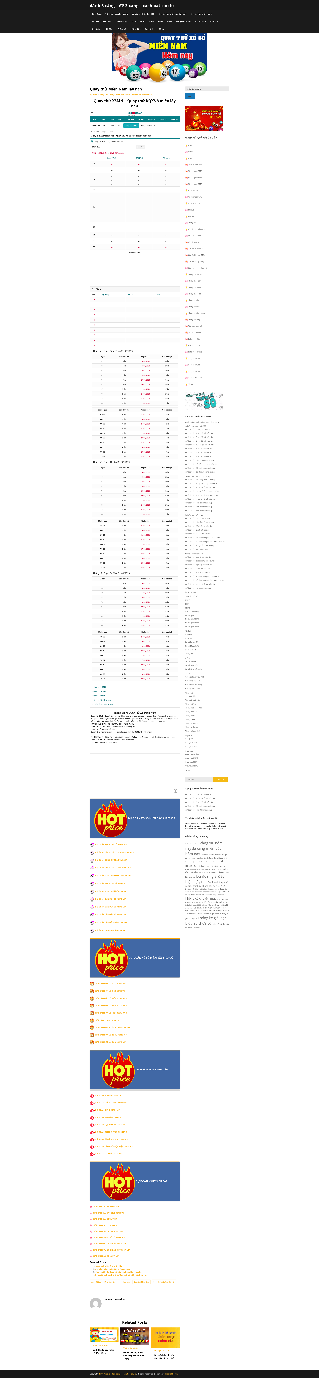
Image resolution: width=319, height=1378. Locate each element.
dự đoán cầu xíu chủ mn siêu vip (198, 588)
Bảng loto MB (191, 746)
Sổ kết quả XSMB (195, 171)
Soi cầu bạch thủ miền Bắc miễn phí (208, 908)
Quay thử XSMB (194, 358)
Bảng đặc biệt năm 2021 (218, 858)
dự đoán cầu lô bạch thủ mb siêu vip (200, 487)
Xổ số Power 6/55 (192, 642)
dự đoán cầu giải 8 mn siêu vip (197, 568)
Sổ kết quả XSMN (195, 177)
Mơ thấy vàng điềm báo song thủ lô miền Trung (133, 1355)
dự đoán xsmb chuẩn (216, 889)
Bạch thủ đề (204, 858)
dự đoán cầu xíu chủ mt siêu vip (198, 549)
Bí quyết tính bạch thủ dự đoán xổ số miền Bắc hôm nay (121, 1275)
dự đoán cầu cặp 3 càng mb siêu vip (199, 460)
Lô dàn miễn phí (198, 902)
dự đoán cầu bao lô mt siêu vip (197, 518)
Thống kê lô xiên (194, 287)
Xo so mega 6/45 (195, 197)
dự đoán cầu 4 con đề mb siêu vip (199, 433)
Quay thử (149, 29)
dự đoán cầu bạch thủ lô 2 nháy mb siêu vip (203, 491)
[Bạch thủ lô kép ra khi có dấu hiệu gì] (104, 1334)
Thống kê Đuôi (194, 306)
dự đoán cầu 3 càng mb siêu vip (198, 429)
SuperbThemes (171, 1374)
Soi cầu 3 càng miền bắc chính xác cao (112, 1269)
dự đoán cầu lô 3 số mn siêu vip (198, 572)
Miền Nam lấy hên (111, 1282)
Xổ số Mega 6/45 (192, 646)
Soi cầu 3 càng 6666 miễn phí (196, 905)
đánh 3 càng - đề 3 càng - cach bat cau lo (111, 94)
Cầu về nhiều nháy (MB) (197, 268)
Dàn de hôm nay (204, 869)
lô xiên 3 (208, 902)
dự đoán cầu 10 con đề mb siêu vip (199, 445)
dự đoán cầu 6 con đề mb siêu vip (199, 437)
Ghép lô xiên (222, 895)
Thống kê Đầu (193, 300)
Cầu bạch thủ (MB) (195, 248)
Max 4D (191, 216)
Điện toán (96, 29)
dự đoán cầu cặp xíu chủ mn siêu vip (200, 561)
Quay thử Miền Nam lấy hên (164, 1282)
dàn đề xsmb (211, 872)
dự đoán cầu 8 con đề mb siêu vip (199, 441)
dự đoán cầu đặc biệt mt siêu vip (198, 526)
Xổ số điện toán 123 (196, 235)
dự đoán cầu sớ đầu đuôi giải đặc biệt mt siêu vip (205, 541)
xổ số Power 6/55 (195, 203)
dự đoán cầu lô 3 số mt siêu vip (198, 534)
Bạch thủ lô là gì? (194, 858)
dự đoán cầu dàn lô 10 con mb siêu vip (201, 464)
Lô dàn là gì (189, 902)
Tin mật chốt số (138, 21)
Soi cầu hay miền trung (201, 14)
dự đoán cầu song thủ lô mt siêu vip (199, 545)
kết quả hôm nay (195, 164)
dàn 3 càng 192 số (208, 866)
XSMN (160, 21)
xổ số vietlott (193, 190)
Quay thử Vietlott (195, 377)
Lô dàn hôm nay (222, 899)
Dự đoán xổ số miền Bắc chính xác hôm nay (207, 893)
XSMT (169, 21)
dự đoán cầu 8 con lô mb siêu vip (198, 456)
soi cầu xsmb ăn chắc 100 (143, 14)
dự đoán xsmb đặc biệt (211, 892)
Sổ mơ (161, 29)
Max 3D (191, 210)
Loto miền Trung (195, 352)
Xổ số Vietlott (190, 650)
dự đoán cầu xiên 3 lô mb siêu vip (198, 506)
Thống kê (122, 29)
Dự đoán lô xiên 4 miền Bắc (196, 889)
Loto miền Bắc (194, 339)
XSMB (151, 21)
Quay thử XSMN (194, 365)
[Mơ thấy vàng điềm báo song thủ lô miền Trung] (134, 1335)
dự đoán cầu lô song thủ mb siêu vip (200, 499)
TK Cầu (109, 29)
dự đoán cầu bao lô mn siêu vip (198, 557)
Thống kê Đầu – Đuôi (196, 313)
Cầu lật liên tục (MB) (196, 255)
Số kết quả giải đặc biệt (212, 914)
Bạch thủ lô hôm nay (207, 855)
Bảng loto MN (191, 742)
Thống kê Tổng (194, 319)
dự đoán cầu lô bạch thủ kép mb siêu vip (201, 483)
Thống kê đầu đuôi (195, 274)
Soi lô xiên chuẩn (194, 913)
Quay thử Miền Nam (141, 1282)
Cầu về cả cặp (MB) (196, 261)
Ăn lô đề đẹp (122, 21)
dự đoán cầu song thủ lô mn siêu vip (200, 584)
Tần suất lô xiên (196, 927)
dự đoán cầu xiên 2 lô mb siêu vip (198, 503)
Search (190, 96)
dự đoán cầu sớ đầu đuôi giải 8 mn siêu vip (202, 576)
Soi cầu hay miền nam (101, 21)
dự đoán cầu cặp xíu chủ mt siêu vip (199, 522)
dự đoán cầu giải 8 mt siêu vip (197, 530)
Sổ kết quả (199, 21)
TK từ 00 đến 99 (194, 332)
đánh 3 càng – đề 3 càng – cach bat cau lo (132, 5)
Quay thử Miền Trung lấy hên (108, 1266)
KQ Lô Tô (135, 29)
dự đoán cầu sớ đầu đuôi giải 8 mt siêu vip (202, 537)
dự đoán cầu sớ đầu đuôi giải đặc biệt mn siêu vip (205, 580)
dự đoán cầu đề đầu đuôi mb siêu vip (200, 472)
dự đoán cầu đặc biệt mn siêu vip (198, 564)
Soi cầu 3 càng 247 (220, 902)
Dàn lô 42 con (215, 869)
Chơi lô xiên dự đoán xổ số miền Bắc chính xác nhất (119, 1272)
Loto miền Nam (194, 345)
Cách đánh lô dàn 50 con (211, 862)
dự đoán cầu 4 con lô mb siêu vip (198, 448)
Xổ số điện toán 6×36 (193, 669)
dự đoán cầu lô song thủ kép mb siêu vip (201, 495)
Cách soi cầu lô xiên (193, 862)
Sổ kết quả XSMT (195, 184)
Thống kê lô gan (194, 281)
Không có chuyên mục (200, 898)
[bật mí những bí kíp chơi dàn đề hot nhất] (165, 1336)
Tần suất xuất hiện (195, 326)
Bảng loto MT (191, 739)
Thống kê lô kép (194, 294)
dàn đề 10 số (203, 872)
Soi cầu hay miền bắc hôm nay (172, 14)
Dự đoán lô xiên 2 (220, 886)
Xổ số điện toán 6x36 (196, 229)
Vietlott (213, 21)
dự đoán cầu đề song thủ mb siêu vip (200, 479)
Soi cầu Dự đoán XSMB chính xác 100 (205, 909)
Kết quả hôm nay (183, 21)
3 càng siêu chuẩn (191, 844)
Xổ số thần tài (193, 242)
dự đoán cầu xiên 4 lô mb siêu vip (198, 510)
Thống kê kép (190, 719)
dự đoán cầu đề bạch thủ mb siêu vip (200, 468)
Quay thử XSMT (194, 371)
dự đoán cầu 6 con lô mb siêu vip (198, 452)
